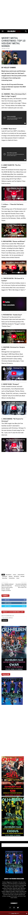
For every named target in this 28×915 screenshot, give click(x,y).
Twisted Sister (12, 578)
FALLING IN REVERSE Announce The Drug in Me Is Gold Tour (21, 585)
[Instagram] (14, 907)
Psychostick (4, 576)
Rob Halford (16, 576)
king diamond (8, 574)
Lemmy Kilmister (21, 574)
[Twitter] (18, 907)
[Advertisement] (14, 15)
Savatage (22, 576)
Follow (23, 602)
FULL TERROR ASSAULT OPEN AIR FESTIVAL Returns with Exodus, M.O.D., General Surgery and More (7, 587)
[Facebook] (10, 907)
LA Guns (14, 574)
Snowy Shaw (4, 578)
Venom (17, 578)
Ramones (10, 576)
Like (24, 599)
